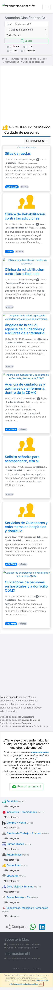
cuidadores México (26, 700)
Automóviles (17, 854)
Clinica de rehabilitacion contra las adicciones (24, 272)
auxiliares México (9, 704)
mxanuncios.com (40, 752)
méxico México (27, 697)
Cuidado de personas (17, 717)
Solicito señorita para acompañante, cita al (22, 459)
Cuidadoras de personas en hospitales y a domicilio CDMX (26, 586)
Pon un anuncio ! (28, 786)
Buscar (28, 40)
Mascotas (16, 875)
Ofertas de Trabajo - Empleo (27, 833)
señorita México (33, 707)
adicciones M (7, 711)
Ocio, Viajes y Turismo (23, 886)
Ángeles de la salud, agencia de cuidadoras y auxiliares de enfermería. (25, 329)
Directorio (35, 958)
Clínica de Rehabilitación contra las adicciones (25, 216)
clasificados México (11, 707)
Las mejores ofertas (16, 958)
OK (40, 984)
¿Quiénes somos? (15, 944)
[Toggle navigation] (46, 7)
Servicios (15, 801)
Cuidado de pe (41, 726)
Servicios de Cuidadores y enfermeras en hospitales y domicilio (26, 527)
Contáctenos (34, 944)
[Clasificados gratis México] (19, 7)
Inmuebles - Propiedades (25, 812)
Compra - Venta (19, 822)
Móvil (15, 968)
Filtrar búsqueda (35, 140)
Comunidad (17, 865)
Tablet (25, 968)
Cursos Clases (18, 843)
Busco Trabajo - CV (22, 897)
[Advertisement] (26, 94)
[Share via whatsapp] (33, 927)
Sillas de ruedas (18, 153)
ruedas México (29, 704)
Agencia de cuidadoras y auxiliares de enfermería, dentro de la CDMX (25, 388)
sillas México (7, 700)
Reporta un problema (27, 947)
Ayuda (9, 947)
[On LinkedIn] (42, 927)
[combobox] (26, 29)
